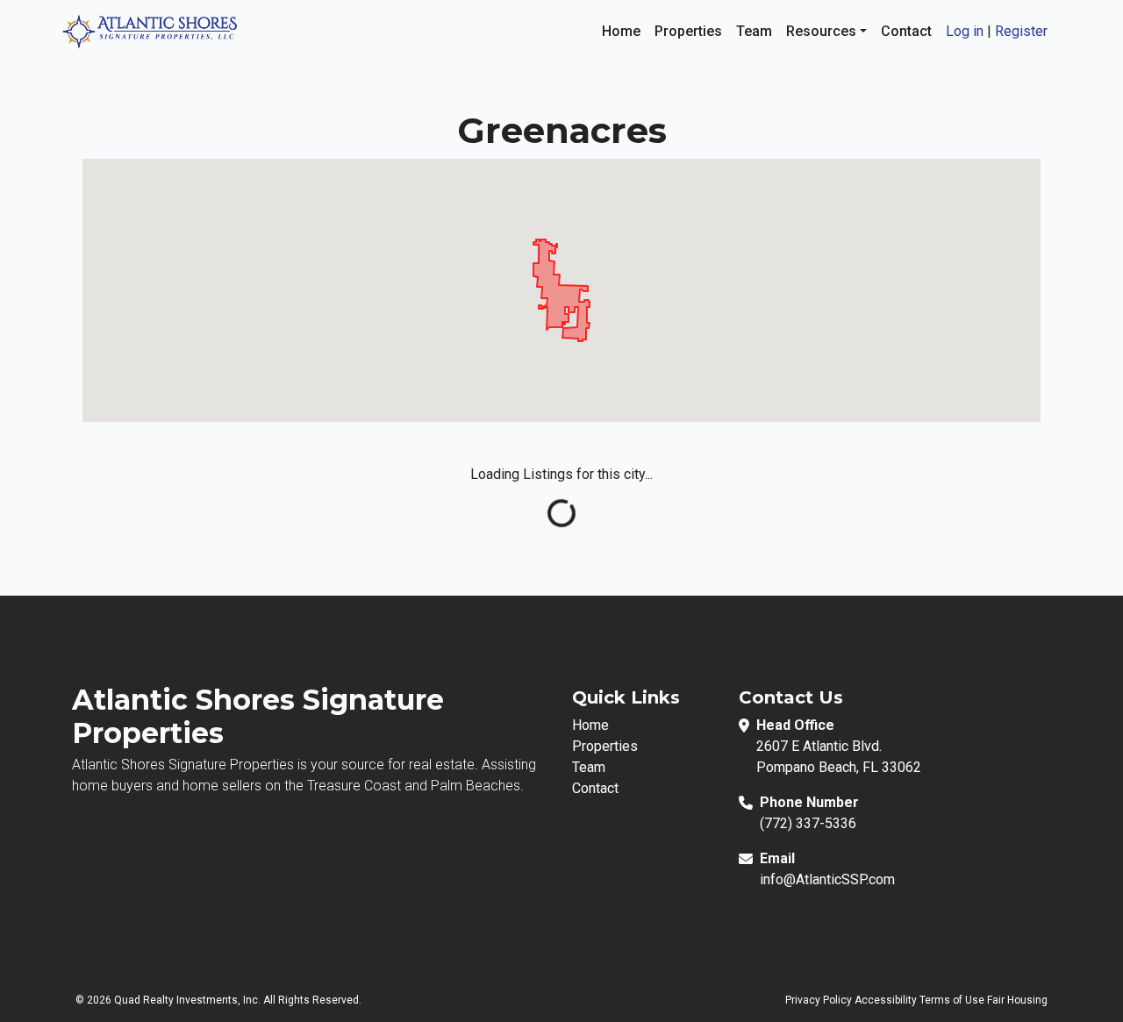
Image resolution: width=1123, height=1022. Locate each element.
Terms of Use (951, 1000)
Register (1021, 31)
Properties (688, 31)
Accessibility (886, 1000)
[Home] (149, 30)
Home (621, 31)
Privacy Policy (818, 1000)
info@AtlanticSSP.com (827, 879)
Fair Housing (1017, 1000)
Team (754, 31)
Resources (823, 31)
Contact (906, 31)
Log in (965, 31)
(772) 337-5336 (808, 823)
